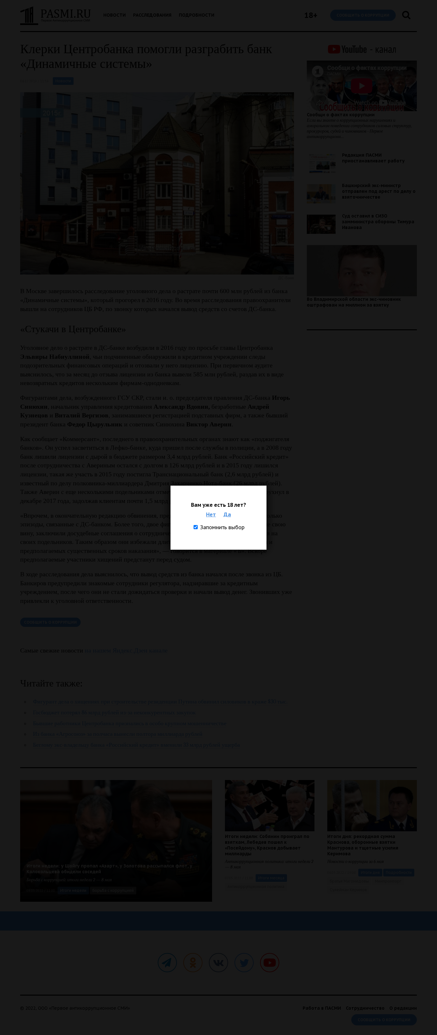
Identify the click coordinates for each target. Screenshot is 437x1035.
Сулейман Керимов (348, 889)
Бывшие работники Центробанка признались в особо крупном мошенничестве (129, 723)
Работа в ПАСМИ (322, 1008)
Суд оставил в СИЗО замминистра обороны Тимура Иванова (378, 221)
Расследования (152, 15)
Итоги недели (73, 890)
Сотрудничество (365, 1008)
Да (227, 514)
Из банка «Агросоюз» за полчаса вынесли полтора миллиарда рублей (118, 734)
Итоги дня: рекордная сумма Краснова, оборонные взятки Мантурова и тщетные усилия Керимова (362, 845)
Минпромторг (388, 881)
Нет (211, 514)
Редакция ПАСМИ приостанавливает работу (373, 158)
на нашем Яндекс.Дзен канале (126, 650)
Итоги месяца (271, 877)
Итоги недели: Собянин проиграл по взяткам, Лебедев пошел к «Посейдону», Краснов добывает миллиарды (267, 845)
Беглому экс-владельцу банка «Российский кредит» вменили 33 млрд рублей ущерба (136, 745)
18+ (310, 15)
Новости (114, 15)
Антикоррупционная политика (255, 886)
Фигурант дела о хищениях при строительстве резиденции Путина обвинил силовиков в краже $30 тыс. (160, 701)
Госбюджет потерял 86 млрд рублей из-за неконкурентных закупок (114, 712)
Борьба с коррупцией (113, 890)
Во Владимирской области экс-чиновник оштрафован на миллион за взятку (354, 302)
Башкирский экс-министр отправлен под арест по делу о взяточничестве (379, 191)
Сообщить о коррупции (363, 15)
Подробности (196, 15)
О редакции (403, 1008)
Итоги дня (370, 872)
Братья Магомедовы (349, 881)
